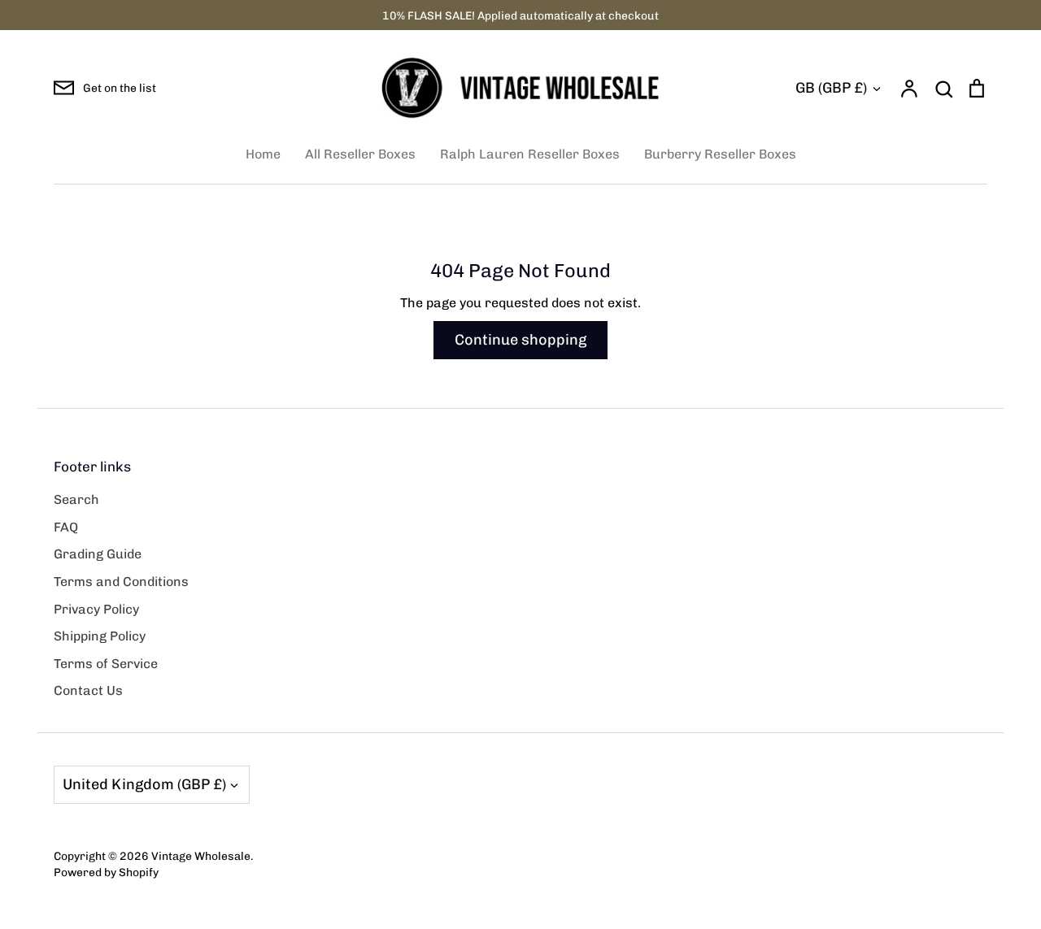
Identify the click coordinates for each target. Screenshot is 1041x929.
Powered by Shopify (106, 872)
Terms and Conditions (121, 581)
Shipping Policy (100, 636)
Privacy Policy (96, 609)
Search (76, 499)
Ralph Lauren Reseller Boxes (530, 154)
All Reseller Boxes (360, 154)
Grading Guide (98, 554)
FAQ (66, 527)
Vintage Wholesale (200, 855)
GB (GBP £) (831, 88)
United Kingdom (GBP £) (144, 784)
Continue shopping (520, 340)
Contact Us (88, 690)
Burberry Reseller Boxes (720, 154)
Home (263, 154)
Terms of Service (106, 663)
